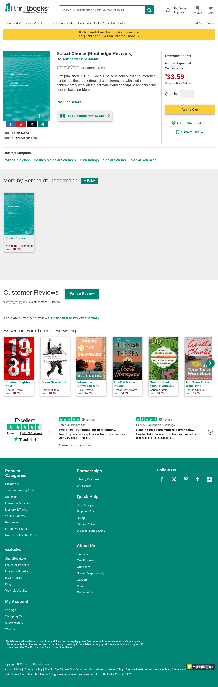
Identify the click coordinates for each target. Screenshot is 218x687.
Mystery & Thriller (17, 509)
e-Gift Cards (13, 577)
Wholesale (84, 485)
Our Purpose (85, 560)
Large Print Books (17, 528)
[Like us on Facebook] (162, 479)
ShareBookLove (16, 558)
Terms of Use (12, 669)
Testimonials (85, 592)
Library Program (88, 479)
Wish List (11, 629)
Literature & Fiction (18, 503)
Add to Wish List (189, 123)
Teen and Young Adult (19, 490)
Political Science (16, 160)
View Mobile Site (16, 590)
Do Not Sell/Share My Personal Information (74, 669)
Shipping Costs (87, 511)
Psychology (89, 160)
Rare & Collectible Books (21, 535)
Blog (8, 584)
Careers (82, 579)
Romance (11, 522)
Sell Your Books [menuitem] (204, 23)
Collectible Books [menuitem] (89, 23)
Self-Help (11, 496)
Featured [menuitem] (12, 23)
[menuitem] (180, 9)
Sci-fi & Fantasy (15, 516)
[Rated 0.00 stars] (67, 68)
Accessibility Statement (170, 669)
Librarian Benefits (17, 571)
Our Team (83, 567)
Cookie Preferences (139, 669)
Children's (12, 484)
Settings (10, 610)
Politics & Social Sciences (55, 160)
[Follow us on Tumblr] (197, 479)
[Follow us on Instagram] (209, 479)
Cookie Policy (114, 669)
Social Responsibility (90, 573)
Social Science (115, 160)
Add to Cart (190, 109)
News (80, 586)
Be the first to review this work (75, 318)
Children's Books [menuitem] (63, 23)
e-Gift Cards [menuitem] (116, 23)
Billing (81, 518)
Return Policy (86, 524)
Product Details (69, 102)
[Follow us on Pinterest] (186, 479)
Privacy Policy (33, 669)
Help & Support (87, 505)
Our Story (83, 554)
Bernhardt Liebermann (80, 59)
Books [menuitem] (29, 23)
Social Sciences (144, 160)
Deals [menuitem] (43, 23)
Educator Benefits (17, 565)
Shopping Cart (14, 616)
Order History (14, 622)
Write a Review (82, 294)
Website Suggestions (91, 530)
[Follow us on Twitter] (174, 479)
